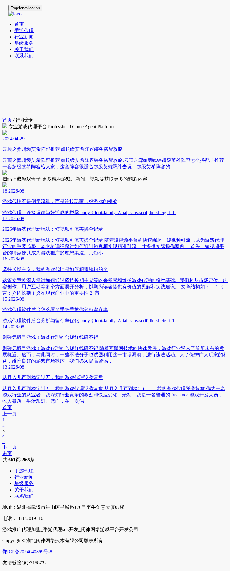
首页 (19, 24)
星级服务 (24, 43)
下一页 (9, 447)
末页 (7, 453)
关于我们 (24, 49)
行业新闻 (24, 36)
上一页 (9, 413)
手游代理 (24, 30)
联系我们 (24, 55)
